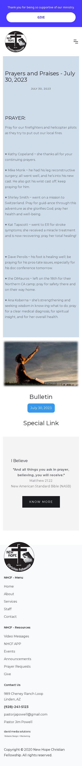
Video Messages (16, 636)
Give (7, 674)
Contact (10, 617)
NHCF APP (12, 644)
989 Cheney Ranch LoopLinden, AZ (23, 696)
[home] (15, 41)
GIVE (41, 17)
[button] (76, 41)
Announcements (17, 659)
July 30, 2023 (41, 408)
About (9, 594)
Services (10, 601)
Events (9, 651)
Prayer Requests (17, 666)
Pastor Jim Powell (18, 722)
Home (9, 586)
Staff (8, 609)
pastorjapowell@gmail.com (25, 714)
